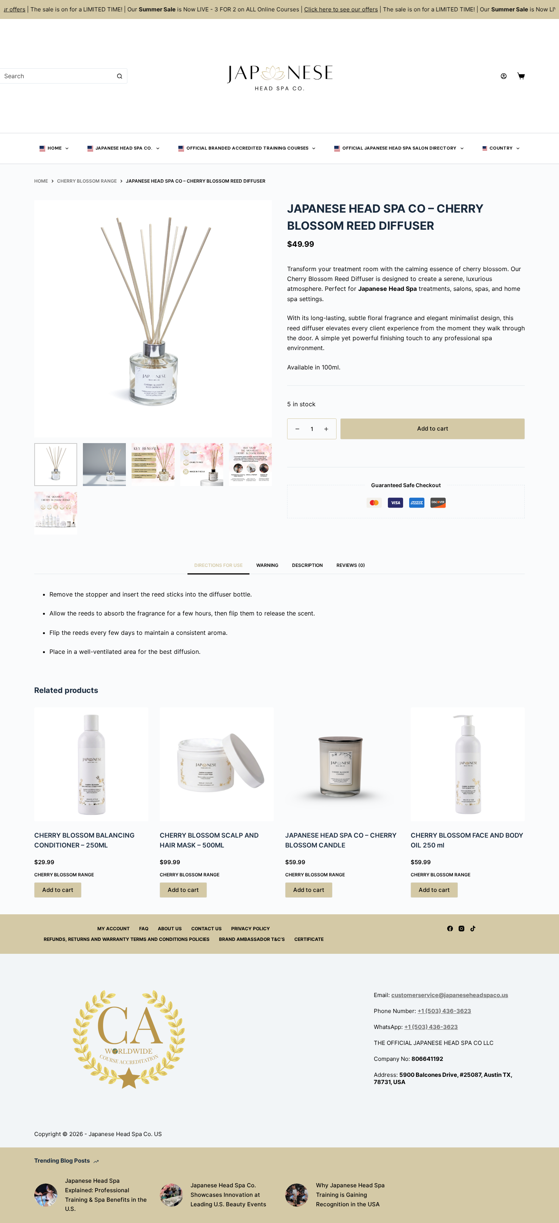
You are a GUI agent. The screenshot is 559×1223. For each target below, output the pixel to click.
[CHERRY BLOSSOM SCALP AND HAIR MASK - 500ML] (217, 764)
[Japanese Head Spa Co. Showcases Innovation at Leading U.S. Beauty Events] (171, 1195)
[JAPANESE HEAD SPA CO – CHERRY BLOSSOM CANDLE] (342, 764)
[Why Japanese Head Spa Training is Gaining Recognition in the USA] (296, 1195)
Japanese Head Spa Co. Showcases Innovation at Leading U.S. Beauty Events (228, 1195)
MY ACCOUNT (113, 928)
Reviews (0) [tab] (351, 565)
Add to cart (432, 428)
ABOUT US (170, 928)
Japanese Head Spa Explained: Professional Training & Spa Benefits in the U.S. (106, 1194)
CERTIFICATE (309, 939)
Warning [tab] (267, 565)
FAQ (143, 928)
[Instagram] (461, 928)
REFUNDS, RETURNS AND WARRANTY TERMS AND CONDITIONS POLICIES (127, 939)
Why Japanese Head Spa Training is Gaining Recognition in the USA (350, 1195)
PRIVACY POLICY (250, 928)
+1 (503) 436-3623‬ (444, 1011)
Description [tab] (307, 565)
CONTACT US (206, 928)
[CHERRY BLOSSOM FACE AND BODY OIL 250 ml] (468, 764)
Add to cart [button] (57, 889)
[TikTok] (473, 928)
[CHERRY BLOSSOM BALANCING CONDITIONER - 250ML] (91, 764)
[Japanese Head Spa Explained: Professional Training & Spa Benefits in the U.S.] (45, 1195)
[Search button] (120, 76)
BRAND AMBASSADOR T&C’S (252, 939)
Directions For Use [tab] (218, 565)
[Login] (504, 76)
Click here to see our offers (329, 9)
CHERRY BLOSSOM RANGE (64, 874)
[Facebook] (450, 928)
